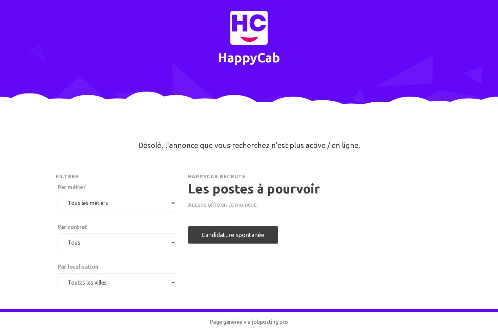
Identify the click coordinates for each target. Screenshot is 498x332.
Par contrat (72, 227)
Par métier (72, 187)
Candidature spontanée (233, 234)
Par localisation (78, 267)
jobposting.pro (270, 322)
